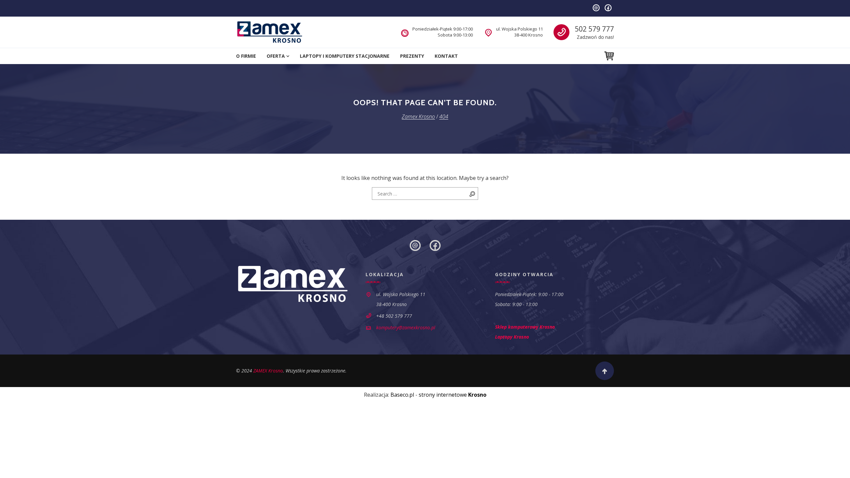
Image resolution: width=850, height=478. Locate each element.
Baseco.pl (402, 394)
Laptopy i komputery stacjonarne (344, 56)
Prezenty (412, 56)
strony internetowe (452, 394)
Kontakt (446, 56)
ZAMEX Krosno (268, 370)
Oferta (276, 56)
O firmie (246, 56)
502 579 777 (594, 29)
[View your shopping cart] (609, 56)
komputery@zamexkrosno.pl (405, 327)
